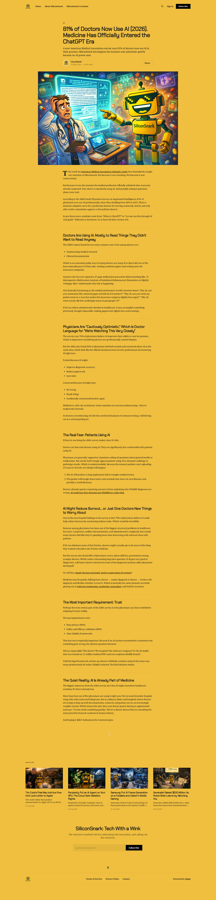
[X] (108, 867)
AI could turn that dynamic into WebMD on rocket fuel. (97, 492)
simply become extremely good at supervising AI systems (103, 572)
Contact (126, 879)
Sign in (170, 6)
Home (38, 6)
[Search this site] (162, 6)
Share (147, 63)
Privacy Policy (112, 879)
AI (64, 23)
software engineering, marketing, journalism (99, 586)
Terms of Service (94, 879)
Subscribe (183, 6)
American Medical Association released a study (104, 171)
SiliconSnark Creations (77, 6)
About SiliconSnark (54, 6)
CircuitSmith (76, 61)
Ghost (187, 879)
